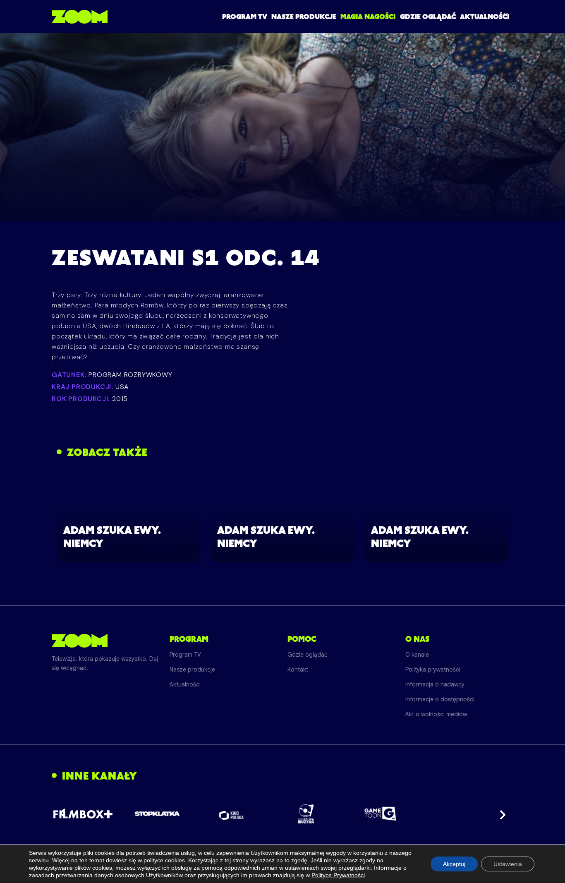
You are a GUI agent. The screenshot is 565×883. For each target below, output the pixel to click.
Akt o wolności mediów (436, 714)
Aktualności (484, 16)
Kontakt (297, 669)
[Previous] (65, 814)
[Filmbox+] (82, 814)
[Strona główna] (80, 16)
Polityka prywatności (432, 669)
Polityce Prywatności (338, 875)
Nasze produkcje (303, 16)
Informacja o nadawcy (434, 684)
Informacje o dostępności (439, 699)
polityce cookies (164, 860)
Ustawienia (507, 864)
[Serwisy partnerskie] (282, 813)
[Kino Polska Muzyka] (305, 814)
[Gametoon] (380, 813)
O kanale (417, 654)
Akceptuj (454, 864)
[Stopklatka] (157, 813)
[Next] (500, 814)
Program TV (244, 16)
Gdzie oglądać (428, 16)
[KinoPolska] (231, 814)
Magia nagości (367, 16)
